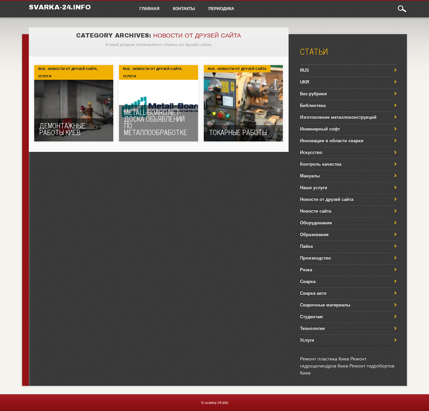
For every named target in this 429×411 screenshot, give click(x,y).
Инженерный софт (320, 128)
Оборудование (316, 222)
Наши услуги (313, 187)
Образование (314, 234)
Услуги (44, 76)
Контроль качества (320, 164)
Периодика (221, 8)
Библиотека (312, 105)
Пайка (306, 246)
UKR (304, 81)
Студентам (311, 316)
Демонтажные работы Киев (62, 129)
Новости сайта (315, 211)
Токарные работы (238, 132)
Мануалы (310, 175)
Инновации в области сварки (331, 140)
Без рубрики (313, 93)
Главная (149, 8)
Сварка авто (313, 293)
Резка (306, 269)
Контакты (184, 8)
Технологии (312, 328)
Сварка (307, 281)
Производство (315, 257)
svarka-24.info (60, 7)
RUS (41, 69)
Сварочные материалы (325, 304)
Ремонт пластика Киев (324, 358)
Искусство (311, 152)
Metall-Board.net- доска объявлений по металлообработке (155, 122)
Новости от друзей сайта (72, 69)
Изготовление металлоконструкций (338, 117)
